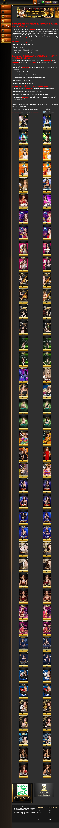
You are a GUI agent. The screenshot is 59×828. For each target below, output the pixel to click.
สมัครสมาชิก (54, 2)
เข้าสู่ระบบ (48, 2)
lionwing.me (25, 112)
